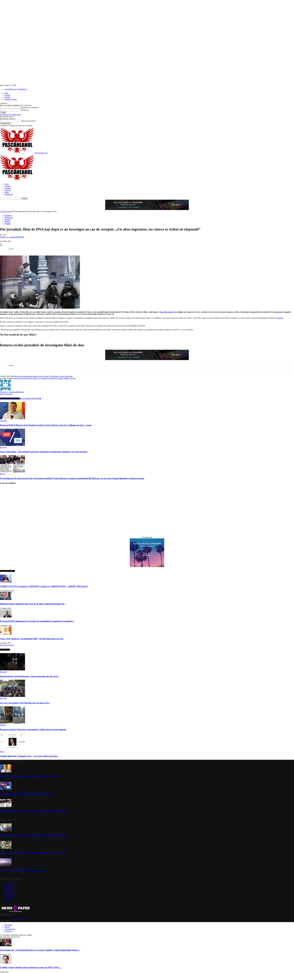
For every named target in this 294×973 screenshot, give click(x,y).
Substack (279, 318)
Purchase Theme (11, 99)
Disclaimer (8, 925)
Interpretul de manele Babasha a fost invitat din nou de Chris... (29, 676)
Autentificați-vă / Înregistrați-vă (16, 89)
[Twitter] (30, 249)
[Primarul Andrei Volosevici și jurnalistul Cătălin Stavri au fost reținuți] (12, 723)
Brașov (2, 474)
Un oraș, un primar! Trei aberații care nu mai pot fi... (25, 703)
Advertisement (10, 929)
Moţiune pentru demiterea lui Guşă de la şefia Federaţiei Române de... (33, 604)
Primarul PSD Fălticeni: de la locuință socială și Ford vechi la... (29, 776)
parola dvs (25, 110)
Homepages (9, 194)
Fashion (7, 186)
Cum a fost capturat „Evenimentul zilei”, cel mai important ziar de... (32, 638)
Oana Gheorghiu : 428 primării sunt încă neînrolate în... (26, 793)
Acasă (2, 211)
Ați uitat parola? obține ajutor (10, 115)
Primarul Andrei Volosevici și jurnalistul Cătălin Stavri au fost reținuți (33, 729)
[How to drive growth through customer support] (5, 866)
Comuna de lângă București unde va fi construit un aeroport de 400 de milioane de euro (44, 378)
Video (7, 192)
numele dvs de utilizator (29, 107)
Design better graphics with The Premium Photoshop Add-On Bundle (32, 853)
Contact (7, 97)
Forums (7, 95)
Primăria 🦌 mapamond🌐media (12, 237)
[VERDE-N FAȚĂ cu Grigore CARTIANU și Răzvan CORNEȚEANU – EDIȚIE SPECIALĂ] (5, 582)
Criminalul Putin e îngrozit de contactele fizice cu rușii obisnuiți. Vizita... (34, 835)
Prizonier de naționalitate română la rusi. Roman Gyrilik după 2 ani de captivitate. (43, 376)
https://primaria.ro (6, 394)
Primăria (8, 224)
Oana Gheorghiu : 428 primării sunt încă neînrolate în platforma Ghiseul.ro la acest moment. (44, 451)
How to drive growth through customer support (22, 870)
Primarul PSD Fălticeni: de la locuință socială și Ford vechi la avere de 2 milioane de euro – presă (45, 425)
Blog (6, 93)
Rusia (2, 752)
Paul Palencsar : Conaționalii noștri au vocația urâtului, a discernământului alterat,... (40, 950)
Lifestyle (8, 190)
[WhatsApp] (47, 249)
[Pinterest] (38, 249)
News (7, 184)
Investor (7, 219)
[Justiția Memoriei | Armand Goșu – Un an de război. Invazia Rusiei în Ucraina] (12, 749)
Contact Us (9, 931)
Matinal (7, 222)
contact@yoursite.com (19, 919)
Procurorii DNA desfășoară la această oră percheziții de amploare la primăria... (37, 621)
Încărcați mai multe (7, 645)
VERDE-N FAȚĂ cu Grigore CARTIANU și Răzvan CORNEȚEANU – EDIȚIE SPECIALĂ (44, 586)
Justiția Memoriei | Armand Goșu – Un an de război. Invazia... (29, 756)
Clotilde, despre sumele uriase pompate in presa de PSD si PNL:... (31, 967)
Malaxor (3, 725)
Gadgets (8, 188)
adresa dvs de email (28, 121)
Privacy (7, 927)
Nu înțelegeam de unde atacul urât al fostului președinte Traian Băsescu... (34, 811)
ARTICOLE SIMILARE (10, 398)
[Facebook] (22, 249)
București (8, 211)
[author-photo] (5, 390)
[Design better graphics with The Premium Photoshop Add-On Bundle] (5, 848)
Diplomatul (9, 217)
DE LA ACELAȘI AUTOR (30, 398)
